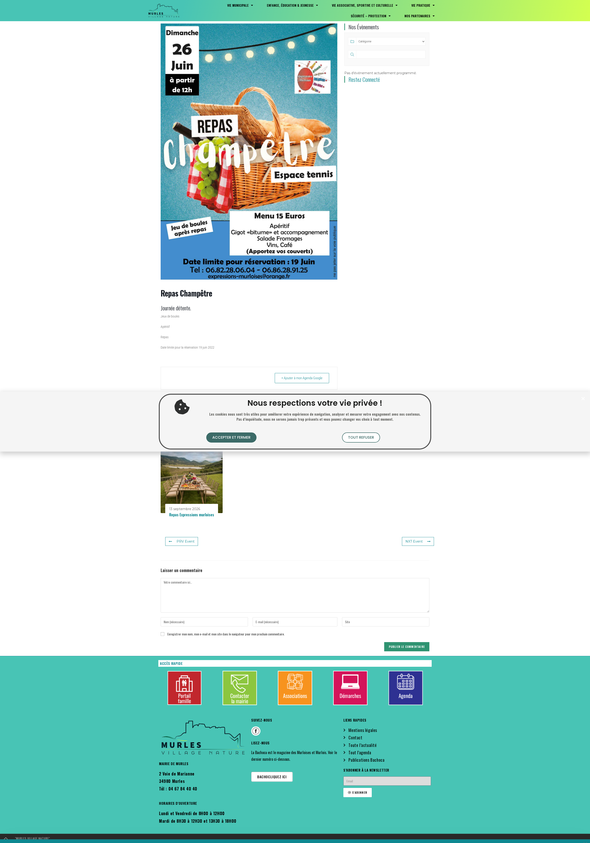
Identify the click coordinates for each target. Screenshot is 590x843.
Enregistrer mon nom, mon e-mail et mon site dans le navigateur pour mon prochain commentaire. (226, 634)
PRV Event (186, 541)
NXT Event (414, 541)
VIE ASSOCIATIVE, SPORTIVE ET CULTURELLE (362, 5)
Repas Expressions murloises (191, 514)
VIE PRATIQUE (420, 5)
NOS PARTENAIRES (417, 15)
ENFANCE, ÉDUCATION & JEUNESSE (290, 5)
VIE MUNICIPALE (238, 5)
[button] (583, 398)
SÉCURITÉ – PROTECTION (368, 15)
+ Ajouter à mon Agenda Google (301, 378)
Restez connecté (364, 79)
